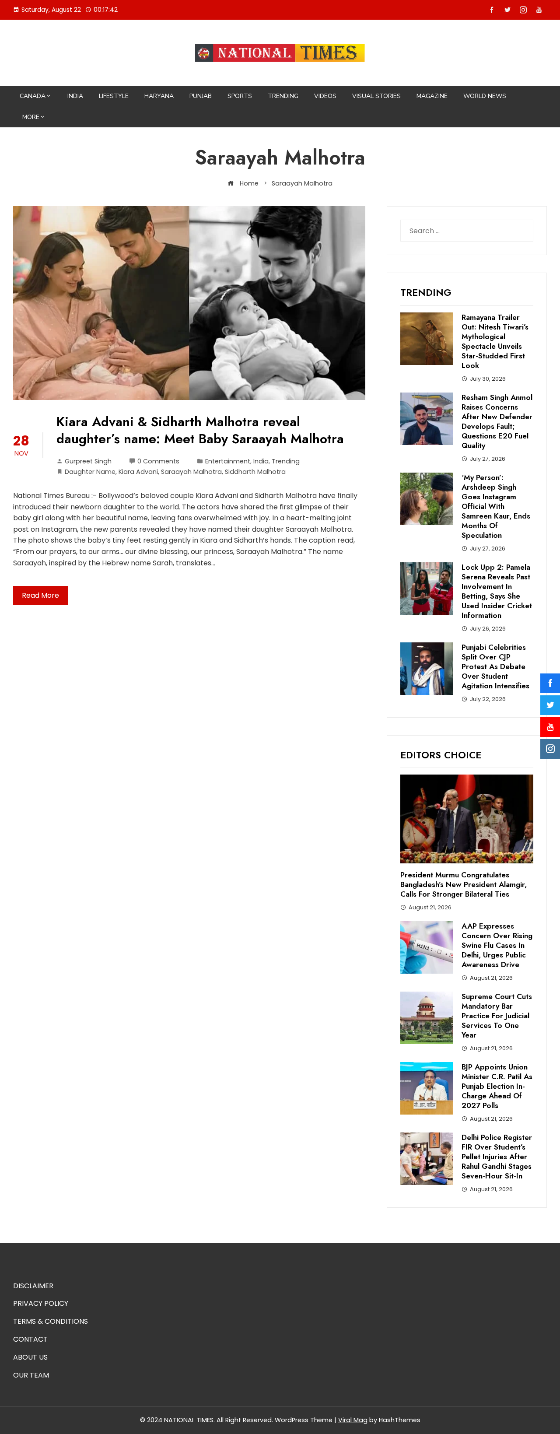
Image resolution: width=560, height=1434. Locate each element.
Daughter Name (90, 471)
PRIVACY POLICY (40, 1303)
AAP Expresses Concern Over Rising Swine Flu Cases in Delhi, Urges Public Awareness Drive (497, 945)
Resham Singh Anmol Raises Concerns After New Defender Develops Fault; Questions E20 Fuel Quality (497, 421)
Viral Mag (353, 1420)
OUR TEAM (31, 1375)
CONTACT (30, 1339)
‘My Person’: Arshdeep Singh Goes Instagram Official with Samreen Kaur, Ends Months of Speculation (496, 506)
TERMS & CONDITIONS (50, 1321)
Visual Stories (376, 96)
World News (484, 96)
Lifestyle (114, 96)
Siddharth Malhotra (255, 471)
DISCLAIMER (33, 1286)
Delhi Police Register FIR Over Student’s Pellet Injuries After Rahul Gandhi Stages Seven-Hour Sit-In (497, 1156)
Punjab (200, 96)
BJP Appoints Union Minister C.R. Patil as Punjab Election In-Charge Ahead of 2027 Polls (497, 1086)
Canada (33, 96)
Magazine (432, 96)
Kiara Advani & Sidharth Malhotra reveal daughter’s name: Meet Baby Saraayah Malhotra (200, 430)
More (30, 117)
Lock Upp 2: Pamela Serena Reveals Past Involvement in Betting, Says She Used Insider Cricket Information (497, 591)
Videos (325, 96)
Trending (283, 96)
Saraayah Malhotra (191, 471)
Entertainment (227, 461)
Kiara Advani (138, 471)
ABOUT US (30, 1357)
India (75, 96)
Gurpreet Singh (88, 461)
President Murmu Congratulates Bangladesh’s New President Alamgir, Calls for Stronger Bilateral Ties (463, 884)
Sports (240, 96)
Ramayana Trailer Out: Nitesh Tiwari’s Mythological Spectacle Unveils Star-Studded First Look (495, 341)
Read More (40, 595)
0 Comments (158, 461)
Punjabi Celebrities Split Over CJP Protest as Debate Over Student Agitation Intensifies (495, 666)
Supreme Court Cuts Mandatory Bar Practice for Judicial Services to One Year (497, 1015)
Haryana (159, 96)
